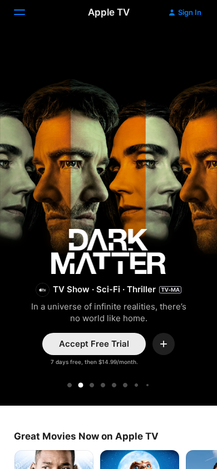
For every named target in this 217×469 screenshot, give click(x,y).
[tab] (69, 385)
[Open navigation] (26, 12)
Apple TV (109, 12)
